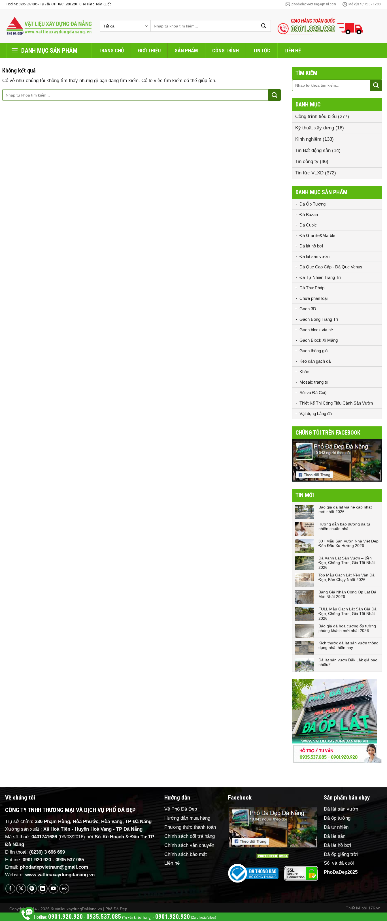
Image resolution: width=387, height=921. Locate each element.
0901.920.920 (37, 859)
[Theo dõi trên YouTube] (53, 889)
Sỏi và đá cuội (339, 863)
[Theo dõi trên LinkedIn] (43, 889)
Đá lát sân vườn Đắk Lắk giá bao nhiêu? (347, 662)
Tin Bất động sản (313, 150)
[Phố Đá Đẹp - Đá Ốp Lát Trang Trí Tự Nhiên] (49, 26)
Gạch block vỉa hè (316, 329)
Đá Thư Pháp (311, 287)
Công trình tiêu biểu (316, 116)
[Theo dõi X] (21, 889)
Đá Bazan (308, 214)
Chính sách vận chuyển (189, 845)
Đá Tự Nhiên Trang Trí (320, 277)
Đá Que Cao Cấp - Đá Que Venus (330, 266)
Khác (304, 371)
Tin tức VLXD (309, 173)
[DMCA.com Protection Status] (273, 856)
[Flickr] (64, 889)
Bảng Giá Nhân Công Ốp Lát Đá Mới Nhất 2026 (347, 594)
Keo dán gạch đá (315, 361)
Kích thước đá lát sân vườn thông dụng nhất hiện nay (348, 645)
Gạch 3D (307, 308)
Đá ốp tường (337, 818)
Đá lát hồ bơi (311, 245)
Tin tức (261, 51)
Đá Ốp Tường (312, 204)
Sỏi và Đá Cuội (313, 392)
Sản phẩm (186, 51)
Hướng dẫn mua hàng (187, 818)
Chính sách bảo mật (185, 854)
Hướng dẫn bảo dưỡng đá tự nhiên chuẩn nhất (344, 526)
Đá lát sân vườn (314, 256)
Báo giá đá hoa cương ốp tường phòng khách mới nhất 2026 (347, 628)
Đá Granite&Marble (317, 235)
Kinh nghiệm (308, 139)
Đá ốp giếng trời (341, 854)
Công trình (225, 51)
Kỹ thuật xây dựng (314, 128)
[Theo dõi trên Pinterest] (32, 889)
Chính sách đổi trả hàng (189, 836)
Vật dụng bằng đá (315, 413)
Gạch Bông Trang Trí (318, 319)
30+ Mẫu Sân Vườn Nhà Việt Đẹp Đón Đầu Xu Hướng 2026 (348, 543)
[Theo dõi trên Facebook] (10, 889)
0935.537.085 (70, 859)
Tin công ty (306, 161)
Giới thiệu (149, 51)
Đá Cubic (308, 225)
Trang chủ (111, 51)
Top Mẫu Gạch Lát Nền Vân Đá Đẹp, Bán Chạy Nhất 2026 (346, 577)
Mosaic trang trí (313, 382)
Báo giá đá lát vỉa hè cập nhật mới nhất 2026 (345, 509)
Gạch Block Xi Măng (318, 340)
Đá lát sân (334, 836)
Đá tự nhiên (336, 827)
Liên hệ (292, 51)
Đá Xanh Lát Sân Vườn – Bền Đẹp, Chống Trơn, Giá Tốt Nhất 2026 (346, 563)
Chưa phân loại (313, 298)
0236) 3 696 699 (48, 852)
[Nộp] (264, 26)
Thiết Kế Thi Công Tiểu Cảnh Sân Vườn (336, 403)
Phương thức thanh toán (190, 827)
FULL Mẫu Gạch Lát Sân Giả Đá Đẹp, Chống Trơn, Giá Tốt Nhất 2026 (347, 614)
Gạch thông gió (313, 350)
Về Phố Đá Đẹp (180, 809)
